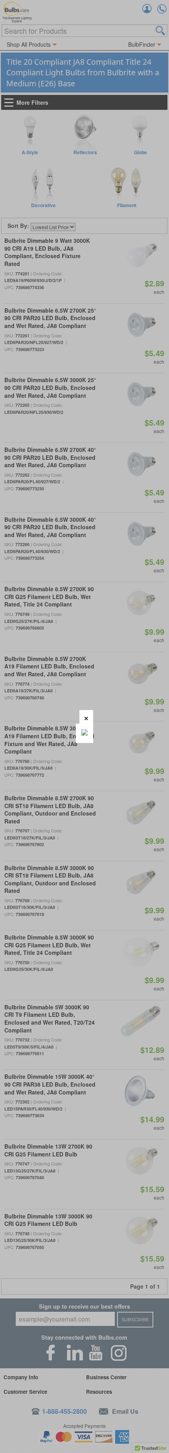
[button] (86, 717)
